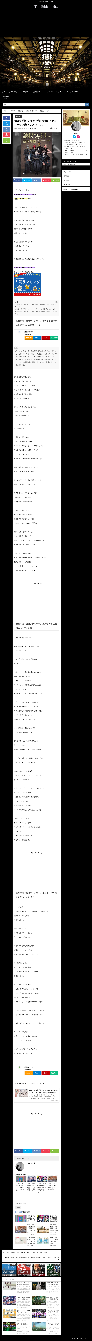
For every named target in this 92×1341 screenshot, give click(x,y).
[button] (4, 1269)
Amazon (29, 337)
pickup (18, 1207)
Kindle (37, 337)
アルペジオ (56, 128)
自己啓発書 (67, 184)
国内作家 (18, 116)
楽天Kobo (54, 337)
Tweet (6, 124)
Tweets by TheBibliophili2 (70, 189)
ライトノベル (67, 172)
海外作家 (66, 180)
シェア (6, 119)
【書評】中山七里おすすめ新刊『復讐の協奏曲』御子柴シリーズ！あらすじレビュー (31, 1257)
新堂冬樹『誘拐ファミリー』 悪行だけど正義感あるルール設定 (36, 309)
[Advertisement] (46, 23)
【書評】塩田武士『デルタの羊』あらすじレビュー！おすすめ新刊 (26, 1252)
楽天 (45, 337)
